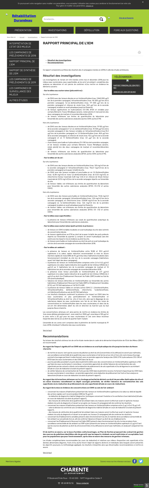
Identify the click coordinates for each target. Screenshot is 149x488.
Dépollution (91, 30)
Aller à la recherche (10, 10)
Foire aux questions (126, 30)
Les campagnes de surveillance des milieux (20, 91)
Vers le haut (47, 331)
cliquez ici (89, 6)
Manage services (139, 484)
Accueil (22, 37)
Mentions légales (13, 461)
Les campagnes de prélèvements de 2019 (22, 81)
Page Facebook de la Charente (134, 461)
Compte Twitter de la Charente (141, 461)
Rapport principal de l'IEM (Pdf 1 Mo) (126, 87)
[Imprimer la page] (139, 52)
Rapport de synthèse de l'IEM (22, 72)
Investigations (57, 30)
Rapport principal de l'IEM (22, 63)
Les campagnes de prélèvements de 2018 (22, 54)
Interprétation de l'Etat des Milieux (20, 45)
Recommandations (56, 63)
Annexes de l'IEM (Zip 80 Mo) (124, 92)
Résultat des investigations (59, 60)
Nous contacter (82, 483)
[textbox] (74, 19)
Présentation (23, 30)
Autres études (18, 100)
